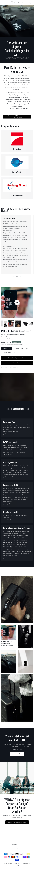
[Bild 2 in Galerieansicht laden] (18, 324)
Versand (8, 344)
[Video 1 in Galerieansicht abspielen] (11, 324)
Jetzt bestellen (17, 754)
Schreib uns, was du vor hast (17, 822)
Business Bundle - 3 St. (22, 348)
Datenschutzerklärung (10, 865)
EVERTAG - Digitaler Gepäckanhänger (6, 642)
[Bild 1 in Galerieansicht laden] (4, 324)
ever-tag (10, 863)
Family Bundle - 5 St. (9, 352)
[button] (3, 2)
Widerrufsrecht (26, 863)
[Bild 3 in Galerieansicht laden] (25, 324)
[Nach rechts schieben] (20, 276)
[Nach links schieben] (13, 276)
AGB (18, 865)
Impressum (28, 865)
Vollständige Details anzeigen (9, 368)
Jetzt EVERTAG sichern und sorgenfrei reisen (17, 116)
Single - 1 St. (7, 348)
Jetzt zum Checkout (17, 363)
